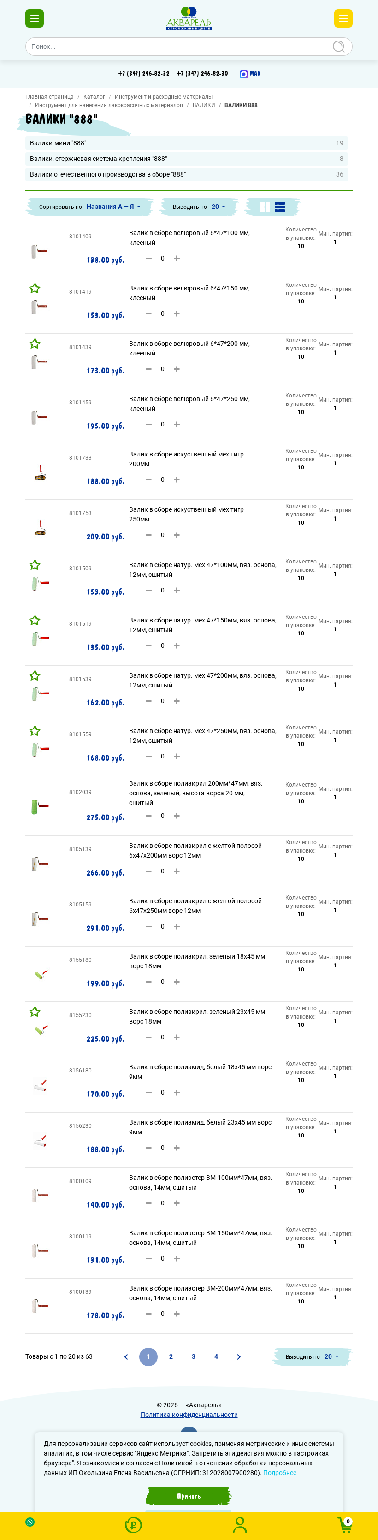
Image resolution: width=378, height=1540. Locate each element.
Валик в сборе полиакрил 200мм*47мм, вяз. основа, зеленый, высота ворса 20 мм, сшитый (196, 793)
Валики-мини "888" (186, 143)
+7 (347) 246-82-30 (202, 74)
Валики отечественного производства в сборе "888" (186, 174)
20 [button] (216, 206)
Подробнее (279, 1472)
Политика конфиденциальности (189, 1414)
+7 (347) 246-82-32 (143, 74)
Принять (189, 1496)
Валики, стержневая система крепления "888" (186, 158)
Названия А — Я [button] (111, 206)
